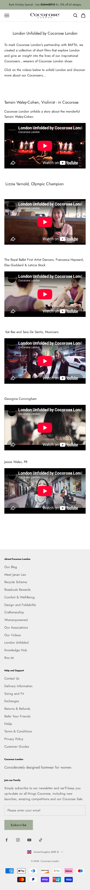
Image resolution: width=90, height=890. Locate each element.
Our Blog (10, 567)
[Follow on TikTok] (40, 840)
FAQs (8, 724)
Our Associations (16, 627)
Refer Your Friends (17, 716)
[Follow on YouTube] (29, 840)
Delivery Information (18, 686)
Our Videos (12, 635)
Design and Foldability (20, 604)
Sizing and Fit (14, 693)
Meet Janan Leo (15, 574)
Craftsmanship (14, 612)
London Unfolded (16, 642)
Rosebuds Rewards (17, 589)
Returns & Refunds (17, 708)
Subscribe (19, 825)
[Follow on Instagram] (18, 840)
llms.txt (9, 657)
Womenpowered (16, 619)
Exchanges (11, 701)
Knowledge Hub (15, 650)
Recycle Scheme (15, 582)
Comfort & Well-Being (19, 597)
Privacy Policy (13, 739)
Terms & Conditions (18, 731)
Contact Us (11, 678)
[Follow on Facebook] (6, 840)
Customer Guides (16, 746)
